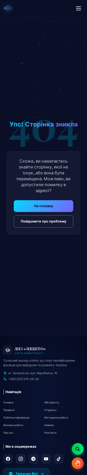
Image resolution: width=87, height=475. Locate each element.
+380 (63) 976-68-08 (23, 379)
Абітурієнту (51, 402)
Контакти (50, 432)
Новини (49, 425)
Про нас (8, 432)
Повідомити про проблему (43, 221)
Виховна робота (13, 425)
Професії (8, 410)
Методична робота (56, 417)
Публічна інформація (16, 417)
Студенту (50, 410)
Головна (8, 402)
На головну (43, 206)
